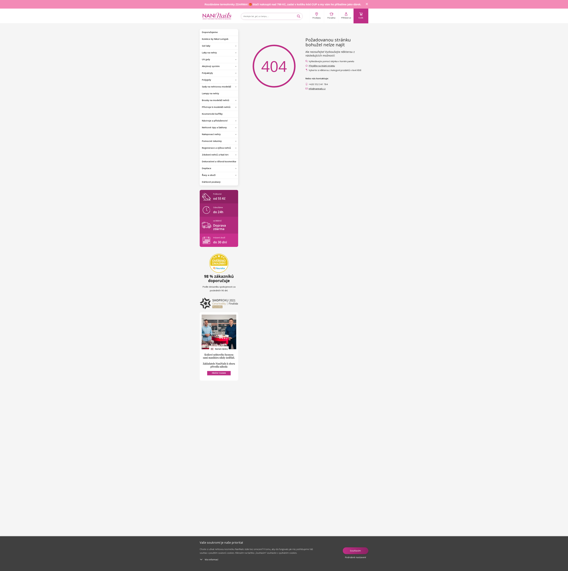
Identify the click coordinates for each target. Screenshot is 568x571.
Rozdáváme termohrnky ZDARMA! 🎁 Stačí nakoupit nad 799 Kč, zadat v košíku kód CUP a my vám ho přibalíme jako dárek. (283, 4)
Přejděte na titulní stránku (322, 65)
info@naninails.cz (317, 88)
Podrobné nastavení (355, 557)
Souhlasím (355, 550)
